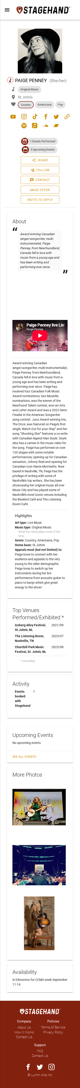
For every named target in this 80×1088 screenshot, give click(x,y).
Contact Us (24, 1037)
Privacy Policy (53, 1032)
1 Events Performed (42, 141)
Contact (40, 180)
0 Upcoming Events (43, 149)
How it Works (24, 1032)
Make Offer (40, 190)
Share (40, 160)
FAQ (40, 1051)
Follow (40, 170)
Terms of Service (53, 1027)
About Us (24, 1027)
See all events (24, 756)
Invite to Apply (40, 200)
